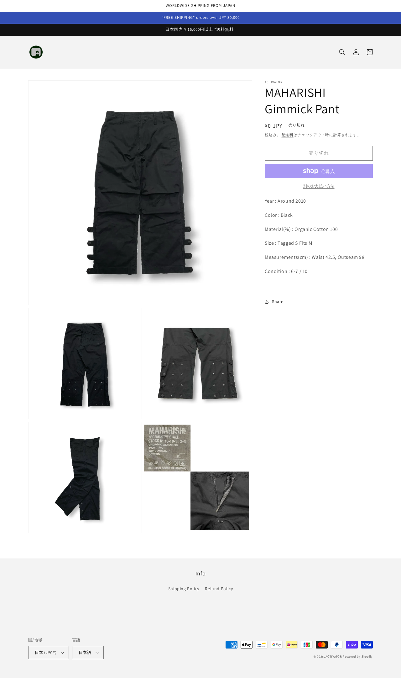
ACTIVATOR (333, 656)
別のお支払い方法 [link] (319, 186)
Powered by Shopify (358, 656)
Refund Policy (219, 588)
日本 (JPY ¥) (45, 652)
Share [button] (278, 302)
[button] (342, 52)
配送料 (288, 134)
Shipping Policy (183, 588)
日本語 (85, 652)
